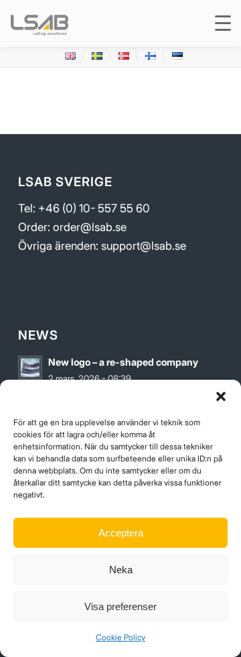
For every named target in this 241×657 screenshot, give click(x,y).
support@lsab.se (143, 245)
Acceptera (120, 532)
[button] (221, 396)
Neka (121, 569)
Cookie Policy (120, 637)
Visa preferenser (120, 606)
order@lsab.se (90, 227)
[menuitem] (70, 56)
